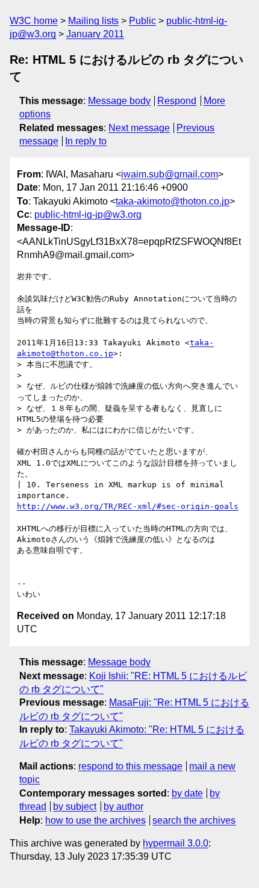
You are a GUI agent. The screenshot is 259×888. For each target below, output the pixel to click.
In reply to (86, 141)
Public (142, 21)
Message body (119, 101)
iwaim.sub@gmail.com (169, 174)
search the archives (194, 820)
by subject (74, 806)
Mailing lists (93, 21)
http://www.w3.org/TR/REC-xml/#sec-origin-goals (128, 506)
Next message (139, 128)
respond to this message (130, 766)
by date (187, 793)
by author (123, 806)
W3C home (34, 21)
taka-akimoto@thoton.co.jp (172, 201)
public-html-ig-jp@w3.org (88, 214)
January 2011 (95, 34)
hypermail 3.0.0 (175, 843)
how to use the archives (95, 820)
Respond (176, 101)
